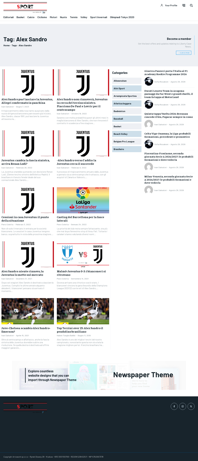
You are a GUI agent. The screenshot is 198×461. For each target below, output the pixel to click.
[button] (191, 5)
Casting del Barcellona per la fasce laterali (80, 218)
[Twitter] (191, 406)
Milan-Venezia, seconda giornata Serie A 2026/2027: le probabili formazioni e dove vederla (168, 179)
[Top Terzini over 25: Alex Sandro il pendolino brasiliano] (83, 311)
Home (6, 45)
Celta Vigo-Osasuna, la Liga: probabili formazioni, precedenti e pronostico (167, 135)
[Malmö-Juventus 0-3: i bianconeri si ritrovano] (83, 254)
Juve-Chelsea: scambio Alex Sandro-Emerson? (25, 329)
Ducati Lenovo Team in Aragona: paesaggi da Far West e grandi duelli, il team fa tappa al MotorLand (168, 94)
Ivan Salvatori (7, 106)
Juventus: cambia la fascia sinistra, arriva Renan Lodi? (25, 161)
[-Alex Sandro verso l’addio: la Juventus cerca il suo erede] (83, 143)
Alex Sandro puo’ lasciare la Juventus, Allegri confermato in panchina (27, 100)
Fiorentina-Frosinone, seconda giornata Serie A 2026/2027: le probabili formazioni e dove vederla (168, 156)
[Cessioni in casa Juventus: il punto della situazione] (27, 200)
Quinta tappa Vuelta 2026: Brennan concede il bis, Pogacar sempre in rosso (168, 115)
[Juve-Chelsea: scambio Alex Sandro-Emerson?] (27, 311)
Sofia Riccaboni (161, 81)
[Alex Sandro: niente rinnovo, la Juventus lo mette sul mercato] (27, 254)
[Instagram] (182, 406)
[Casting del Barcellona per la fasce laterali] (83, 200)
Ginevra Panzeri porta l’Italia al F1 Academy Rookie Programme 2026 (166, 72)
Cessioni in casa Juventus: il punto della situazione (25, 218)
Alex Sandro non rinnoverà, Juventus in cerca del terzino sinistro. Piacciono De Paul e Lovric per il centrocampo (82, 104)
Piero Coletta (7, 224)
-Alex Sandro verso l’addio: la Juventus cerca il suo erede (76, 161)
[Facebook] (174, 406)
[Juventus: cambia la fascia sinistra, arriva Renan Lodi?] (27, 143)
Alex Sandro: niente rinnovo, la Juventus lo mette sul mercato (22, 272)
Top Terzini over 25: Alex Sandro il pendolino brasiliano (80, 329)
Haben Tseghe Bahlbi (66, 335)
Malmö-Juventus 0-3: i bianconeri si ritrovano (81, 272)
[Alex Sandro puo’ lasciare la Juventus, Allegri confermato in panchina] (27, 82)
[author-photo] (149, 81)
